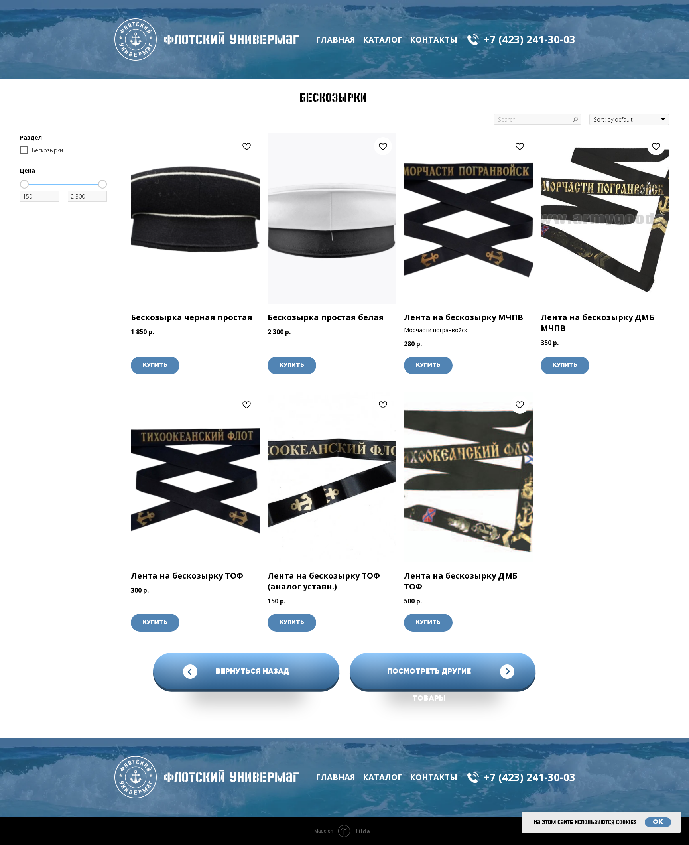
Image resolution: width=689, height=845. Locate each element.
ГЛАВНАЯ (335, 39)
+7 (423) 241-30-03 (529, 39)
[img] (135, 39)
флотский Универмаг (231, 39)
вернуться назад (252, 671)
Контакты (433, 39)
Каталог (382, 39)
